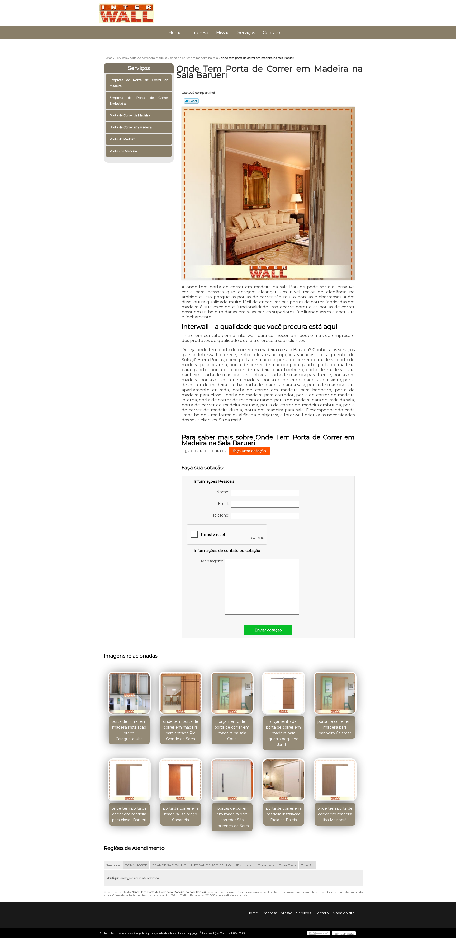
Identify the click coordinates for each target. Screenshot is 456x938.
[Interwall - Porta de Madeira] (129, 10)
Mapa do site (343, 913)
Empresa (198, 32)
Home (175, 32)
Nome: (223, 492)
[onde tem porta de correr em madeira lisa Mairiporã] (335, 779)
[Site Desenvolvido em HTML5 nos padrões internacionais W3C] (318, 933)
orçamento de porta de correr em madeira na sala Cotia (232, 730)
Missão (223, 32)
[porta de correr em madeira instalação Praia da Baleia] (283, 779)
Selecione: (113, 865)
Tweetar (191, 101)
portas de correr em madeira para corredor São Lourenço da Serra (232, 817)
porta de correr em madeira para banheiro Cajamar (334, 727)
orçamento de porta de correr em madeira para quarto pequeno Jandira (283, 733)
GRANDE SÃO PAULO (169, 865)
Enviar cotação (268, 630)
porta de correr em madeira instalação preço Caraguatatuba (129, 730)
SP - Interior (244, 865)
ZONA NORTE (136, 865)
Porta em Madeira (123, 151)
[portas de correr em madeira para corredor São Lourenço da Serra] (232, 779)
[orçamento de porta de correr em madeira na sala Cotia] (232, 693)
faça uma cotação (249, 450)
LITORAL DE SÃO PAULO (211, 865)
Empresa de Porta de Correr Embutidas (139, 100)
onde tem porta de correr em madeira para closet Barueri (129, 814)
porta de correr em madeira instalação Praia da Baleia (283, 814)
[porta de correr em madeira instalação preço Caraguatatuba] (129, 693)
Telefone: (221, 515)
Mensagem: (213, 561)
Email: (224, 503)
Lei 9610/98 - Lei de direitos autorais (224, 895)
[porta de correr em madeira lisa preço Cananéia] (180, 779)
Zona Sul (307, 865)
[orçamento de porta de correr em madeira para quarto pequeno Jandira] (283, 693)
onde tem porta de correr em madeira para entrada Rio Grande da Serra (180, 730)
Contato (271, 32)
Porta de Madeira (122, 139)
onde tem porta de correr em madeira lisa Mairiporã (335, 814)
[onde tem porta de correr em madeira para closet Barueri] (129, 779)
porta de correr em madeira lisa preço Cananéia (180, 814)
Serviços (246, 32)
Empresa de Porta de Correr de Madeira (139, 83)
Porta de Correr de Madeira (130, 115)
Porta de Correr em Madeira (131, 127)
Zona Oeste (287, 865)
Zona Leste (266, 865)
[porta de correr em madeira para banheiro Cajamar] (335, 693)
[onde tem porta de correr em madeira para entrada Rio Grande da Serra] (180, 693)
